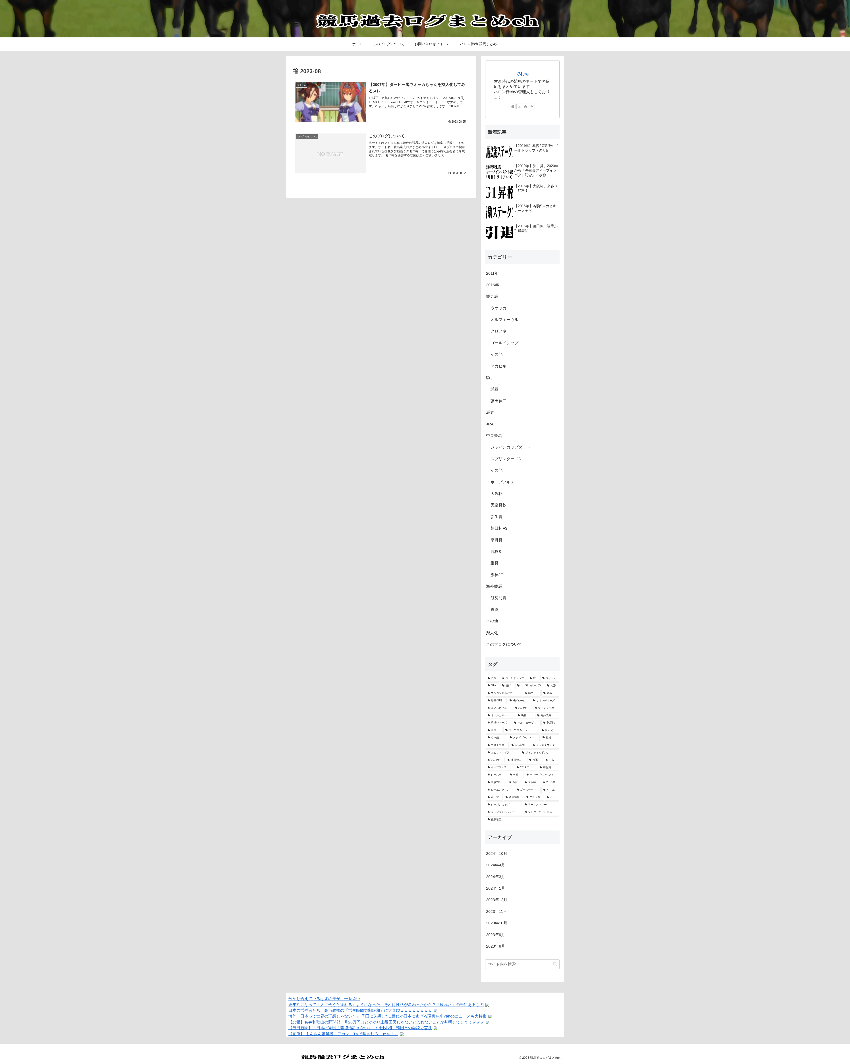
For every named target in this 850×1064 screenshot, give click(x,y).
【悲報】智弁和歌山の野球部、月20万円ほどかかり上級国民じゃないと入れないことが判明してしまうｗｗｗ (386, 1022)
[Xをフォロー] (519, 106)
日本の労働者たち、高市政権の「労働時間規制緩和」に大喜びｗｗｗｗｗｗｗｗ (360, 1010)
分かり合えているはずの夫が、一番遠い (324, 998)
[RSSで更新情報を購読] (532, 106)
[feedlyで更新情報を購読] (525, 106)
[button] (555, 964)
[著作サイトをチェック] (513, 106)
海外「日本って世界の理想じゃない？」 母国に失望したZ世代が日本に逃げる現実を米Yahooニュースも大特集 (387, 1016)
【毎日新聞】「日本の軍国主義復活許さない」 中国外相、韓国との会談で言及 (360, 1028)
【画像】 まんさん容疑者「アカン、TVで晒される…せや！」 (343, 1034)
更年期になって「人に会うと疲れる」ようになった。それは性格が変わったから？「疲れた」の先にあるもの (386, 1004)
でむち (522, 73)
